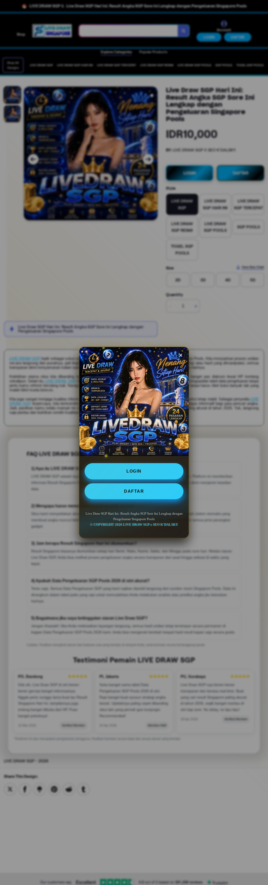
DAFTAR (134, 491)
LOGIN (134, 471)
